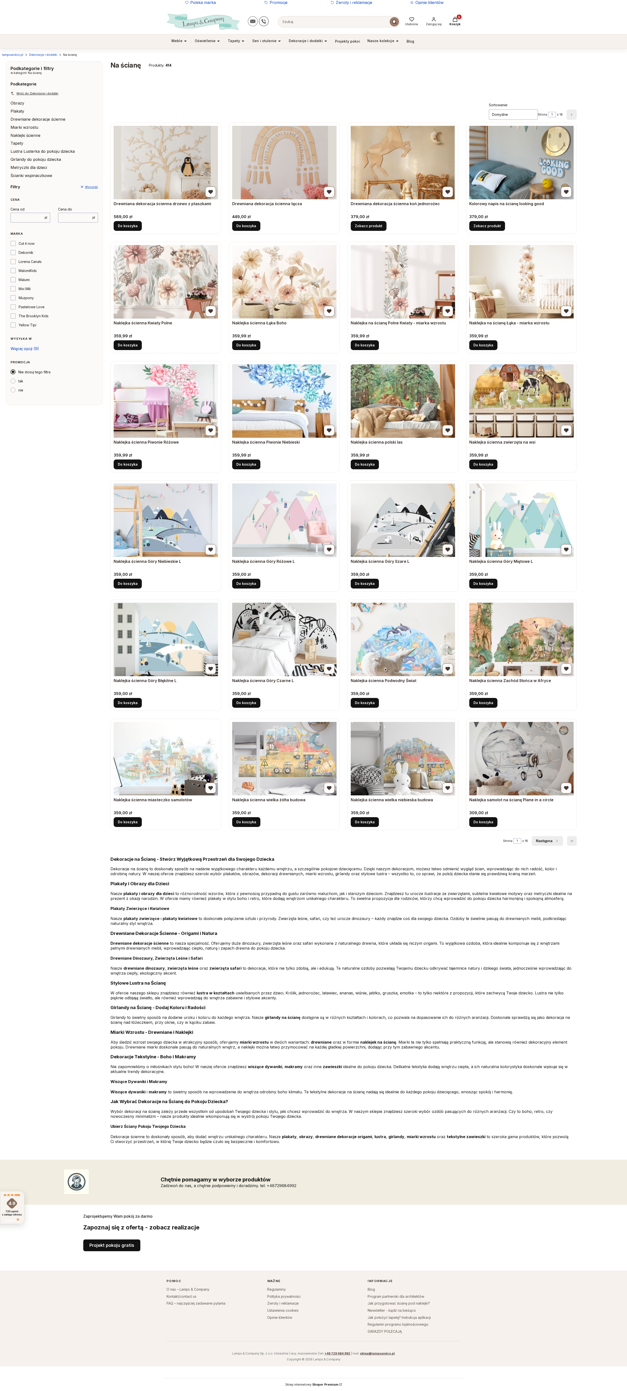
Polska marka (203, 2)
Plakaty (17, 111)
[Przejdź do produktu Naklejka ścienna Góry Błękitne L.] (166, 639)
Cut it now (27, 243)
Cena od (17, 209)
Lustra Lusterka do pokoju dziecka (43, 151)
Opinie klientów (429, 2)
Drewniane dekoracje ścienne (38, 119)
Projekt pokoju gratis (111, 1245)
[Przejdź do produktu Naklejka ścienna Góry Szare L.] (403, 520)
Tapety (17, 143)
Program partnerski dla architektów (396, 1296)
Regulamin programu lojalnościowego (398, 1324)
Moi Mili (25, 289)
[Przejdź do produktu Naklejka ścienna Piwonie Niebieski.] (284, 401)
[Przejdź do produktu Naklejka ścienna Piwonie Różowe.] (166, 401)
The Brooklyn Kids (33, 316)
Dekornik (26, 252)
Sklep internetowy (311, 1384)
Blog (371, 1289)
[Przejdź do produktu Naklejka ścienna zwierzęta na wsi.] (521, 401)
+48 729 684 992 (337, 1353)
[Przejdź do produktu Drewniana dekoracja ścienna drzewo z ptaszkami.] (166, 162)
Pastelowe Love (32, 307)
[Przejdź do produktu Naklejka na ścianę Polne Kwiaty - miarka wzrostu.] (403, 281)
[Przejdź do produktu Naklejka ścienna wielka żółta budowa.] (284, 758)
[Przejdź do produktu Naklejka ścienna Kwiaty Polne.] (166, 281)
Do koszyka (128, 226)
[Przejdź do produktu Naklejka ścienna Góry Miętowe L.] (521, 520)
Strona (542, 114)
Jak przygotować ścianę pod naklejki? (399, 1303)
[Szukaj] (394, 21)
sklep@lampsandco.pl (377, 1353)
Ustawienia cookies (283, 1310)
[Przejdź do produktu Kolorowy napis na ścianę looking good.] (521, 162)
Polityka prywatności (284, 1296)
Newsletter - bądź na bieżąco (392, 1310)
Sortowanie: (498, 105)
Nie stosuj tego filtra (34, 372)
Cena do (65, 209)
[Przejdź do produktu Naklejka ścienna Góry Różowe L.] (284, 520)
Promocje (279, 2)
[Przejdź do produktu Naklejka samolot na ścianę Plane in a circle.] (521, 758)
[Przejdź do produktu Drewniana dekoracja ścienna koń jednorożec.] (403, 162)
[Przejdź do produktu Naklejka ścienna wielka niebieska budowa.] (403, 758)
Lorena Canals (30, 261)
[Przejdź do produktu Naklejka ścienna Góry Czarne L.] (284, 639)
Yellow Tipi (27, 325)
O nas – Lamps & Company (188, 1289)
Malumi (24, 280)
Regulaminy (276, 1289)
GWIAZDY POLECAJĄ (385, 1331)
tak (20, 381)
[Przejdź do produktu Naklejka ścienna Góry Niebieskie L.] (166, 520)
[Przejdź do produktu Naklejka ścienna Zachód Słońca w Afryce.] (521, 639)
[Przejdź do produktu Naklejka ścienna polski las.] (403, 401)
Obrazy (17, 103)
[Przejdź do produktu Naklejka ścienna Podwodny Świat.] (403, 639)
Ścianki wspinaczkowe (31, 175)
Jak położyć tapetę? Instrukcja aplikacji (399, 1317)
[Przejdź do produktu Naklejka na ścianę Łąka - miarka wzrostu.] (521, 281)
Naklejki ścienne (25, 135)
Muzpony (26, 298)
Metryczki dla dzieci (29, 167)
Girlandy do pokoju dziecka (36, 159)
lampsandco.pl (12, 55)
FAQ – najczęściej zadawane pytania (196, 1303)
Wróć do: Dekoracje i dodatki (37, 93)
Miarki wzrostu (24, 127)
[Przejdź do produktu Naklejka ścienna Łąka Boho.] (284, 281)
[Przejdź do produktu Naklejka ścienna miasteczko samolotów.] (166, 758)
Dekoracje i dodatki (43, 55)
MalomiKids (28, 271)
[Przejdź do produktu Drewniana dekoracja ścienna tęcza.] (284, 162)
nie (20, 390)
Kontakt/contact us (181, 1296)
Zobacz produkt (368, 226)
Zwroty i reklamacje (354, 2)
